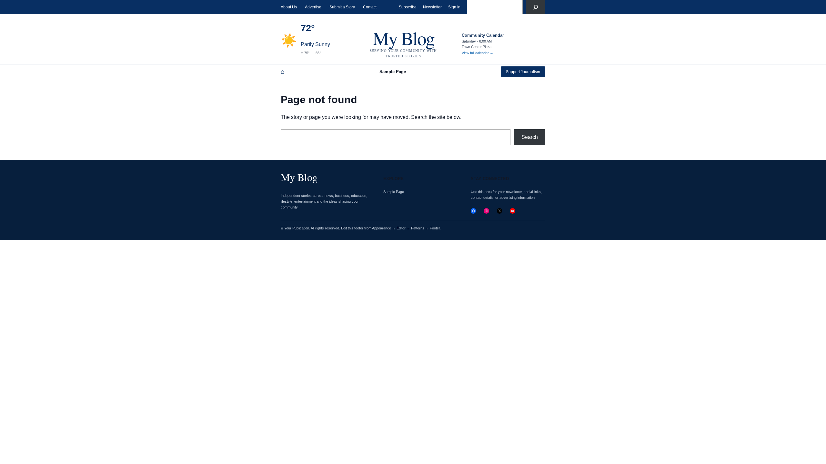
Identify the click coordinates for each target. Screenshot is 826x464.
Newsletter (432, 7)
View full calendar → (477, 53)
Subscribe (408, 7)
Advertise (313, 7)
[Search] (535, 7)
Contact (370, 7)
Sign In (454, 7)
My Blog (403, 37)
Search (529, 137)
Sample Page (392, 71)
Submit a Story (342, 7)
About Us (289, 7)
